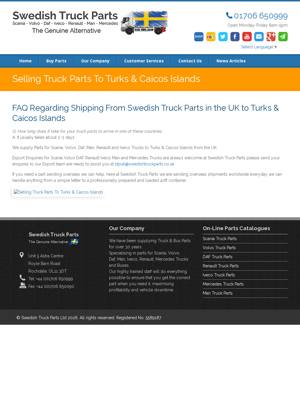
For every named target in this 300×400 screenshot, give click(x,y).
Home (25, 61)
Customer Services (144, 61)
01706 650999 (261, 15)
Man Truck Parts (218, 293)
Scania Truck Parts (220, 238)
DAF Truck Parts (218, 256)
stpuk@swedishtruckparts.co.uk (144, 164)
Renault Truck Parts (221, 266)
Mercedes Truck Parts (223, 284)
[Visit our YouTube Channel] (247, 36)
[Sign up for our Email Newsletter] (283, 36)
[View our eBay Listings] (211, 36)
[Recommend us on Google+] (271, 36)
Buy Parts (56, 61)
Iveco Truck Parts (219, 275)
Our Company (95, 61)
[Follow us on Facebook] (235, 36)
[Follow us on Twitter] (223, 36)
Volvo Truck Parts (219, 247)
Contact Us (190, 61)
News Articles (231, 61)
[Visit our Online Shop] (199, 36)
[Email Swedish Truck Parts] (259, 36)
